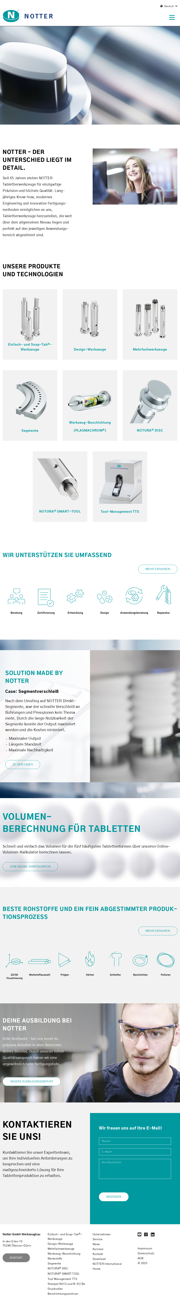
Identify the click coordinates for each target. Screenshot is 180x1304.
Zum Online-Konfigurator (30, 866)
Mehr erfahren (158, 569)
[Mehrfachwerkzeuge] (150, 319)
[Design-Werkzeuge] (90, 319)
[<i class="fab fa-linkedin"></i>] (153, 1235)
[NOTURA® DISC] (150, 400)
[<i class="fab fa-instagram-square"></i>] (146, 1235)
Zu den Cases (22, 764)
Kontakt (16, 1257)
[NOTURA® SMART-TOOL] (60, 481)
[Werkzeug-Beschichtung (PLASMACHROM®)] (90, 400)
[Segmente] (30, 400)
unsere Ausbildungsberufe (31, 1081)
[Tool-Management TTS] (120, 481)
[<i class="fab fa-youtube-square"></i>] (139, 1235)
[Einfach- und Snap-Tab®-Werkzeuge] (30, 319)
